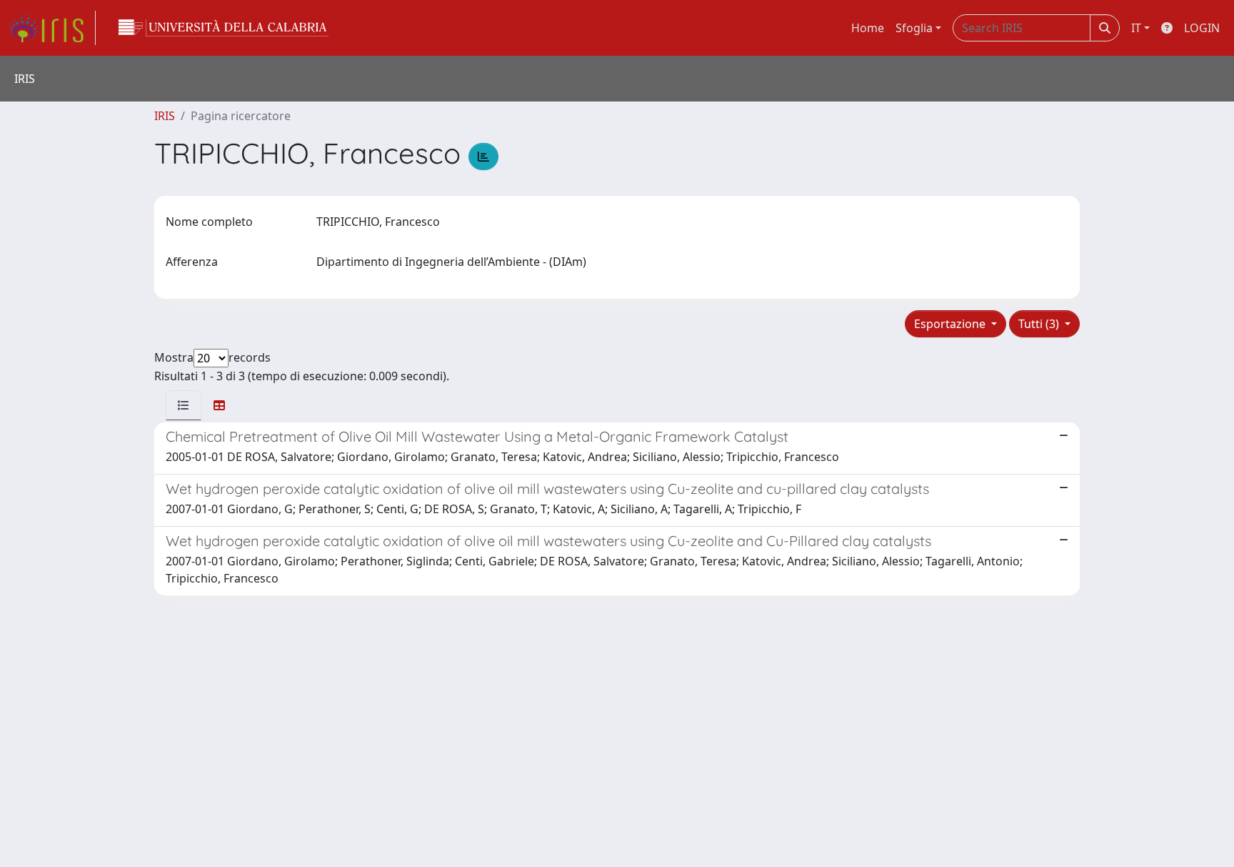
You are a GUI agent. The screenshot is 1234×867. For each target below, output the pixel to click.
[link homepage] (52, 28)
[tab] (183, 405)
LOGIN (1202, 28)
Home (867, 28)
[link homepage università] (223, 27)
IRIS (164, 116)
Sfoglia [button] (914, 28)
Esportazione (951, 324)
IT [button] (1136, 28)
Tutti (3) (1040, 324)
